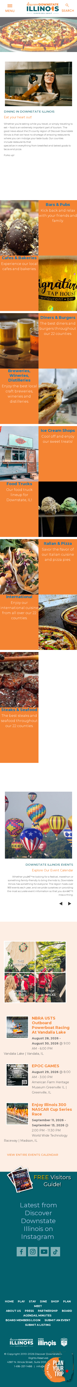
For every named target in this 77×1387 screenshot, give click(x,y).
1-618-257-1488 (23, 1366)
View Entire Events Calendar (32, 1154)
